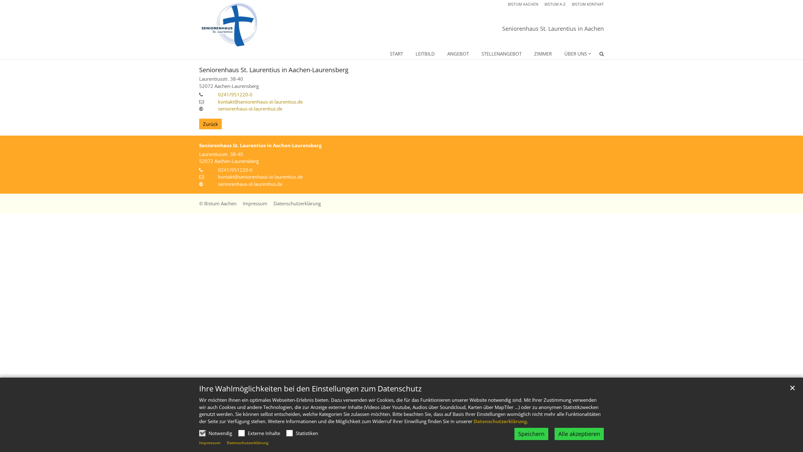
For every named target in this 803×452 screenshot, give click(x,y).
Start (396, 54)
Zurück (210, 124)
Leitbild (425, 54)
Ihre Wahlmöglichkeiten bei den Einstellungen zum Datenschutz (310, 388)
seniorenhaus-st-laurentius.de (250, 108)
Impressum (210, 442)
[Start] (229, 25)
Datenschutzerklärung (500, 421)
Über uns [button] (575, 54)
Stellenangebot (501, 54)
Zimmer (543, 54)
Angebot (458, 54)
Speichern (531, 434)
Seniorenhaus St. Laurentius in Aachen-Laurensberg (273, 70)
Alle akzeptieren (579, 434)
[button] (597, 55)
